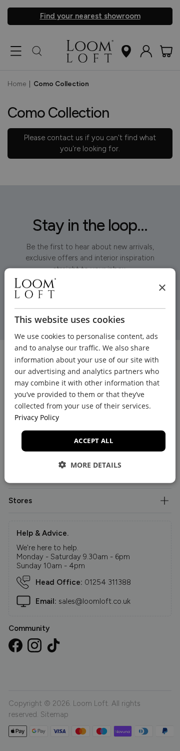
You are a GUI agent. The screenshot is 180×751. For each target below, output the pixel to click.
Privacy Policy (36, 417)
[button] (90, 464)
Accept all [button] (93, 440)
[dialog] (90, 375)
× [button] (162, 287)
